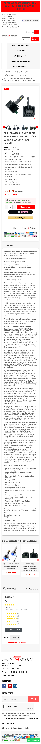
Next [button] (38, 560)
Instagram (15, 686)
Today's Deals (6, 27)
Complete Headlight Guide (10, 25)
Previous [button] (3, 560)
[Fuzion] (9, 35)
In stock (6, 152)
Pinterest (33, 228)
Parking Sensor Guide (9, 23)
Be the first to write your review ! (16, 642)
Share (15, 228)
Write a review (14, 630)
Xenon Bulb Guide (8, 18)
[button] (20, 218)
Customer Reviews (15, 14)
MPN (5, 154)
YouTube (10, 686)
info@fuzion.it (20, 675)
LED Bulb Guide (7, 16)
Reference (7, 150)
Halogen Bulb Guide (8, 20)
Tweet (24, 228)
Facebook (4, 686)
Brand (6, 147)
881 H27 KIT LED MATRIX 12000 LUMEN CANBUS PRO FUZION (11, 566)
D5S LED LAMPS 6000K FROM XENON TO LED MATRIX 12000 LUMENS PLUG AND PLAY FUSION (30, 567)
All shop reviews (32, 589)
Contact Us (15, 27)
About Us (5, 14)
